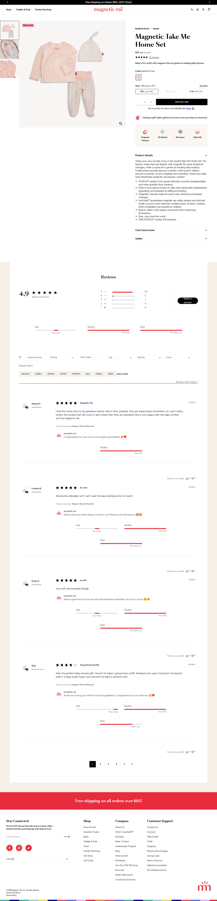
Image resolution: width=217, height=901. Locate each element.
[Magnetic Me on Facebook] (9, 848)
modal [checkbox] (99, 374)
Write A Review (188, 301)
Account (151, 832)
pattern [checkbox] (76, 374)
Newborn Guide (91, 832)
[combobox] (62, 357)
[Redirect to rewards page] (197, 9)
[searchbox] (34, 357)
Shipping (151, 846)
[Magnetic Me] (108, 9)
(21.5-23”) (196, 91)
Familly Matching (92, 851)
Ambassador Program (125, 846)
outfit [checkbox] (63, 374)
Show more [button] (122, 374)
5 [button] (124, 764)
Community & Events (125, 879)
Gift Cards (88, 860)
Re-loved (119, 870)
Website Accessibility (157, 865)
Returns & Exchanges (157, 851)
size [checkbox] (88, 374)
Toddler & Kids (23, 9)
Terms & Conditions (13, 893)
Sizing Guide (153, 855)
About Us (120, 827)
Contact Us (152, 827)
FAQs (150, 841)
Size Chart (203, 86)
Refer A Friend (122, 841)
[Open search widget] (191, 9)
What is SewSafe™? (124, 832)
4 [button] (116, 764)
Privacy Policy (11, 895)
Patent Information (124, 875)
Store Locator (121, 855)
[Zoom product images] (120, 123)
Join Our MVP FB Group (126, 865)
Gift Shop (88, 855)
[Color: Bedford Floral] (138, 77)
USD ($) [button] (10, 859)
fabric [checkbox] (38, 374)
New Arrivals (90, 827)
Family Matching (43, 9)
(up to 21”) (171, 91)
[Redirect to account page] (203, 9)
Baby (8, 9)
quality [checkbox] (25, 374)
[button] (209, 9)
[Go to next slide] (209, 2)
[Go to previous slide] (7, 2)
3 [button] (108, 764)
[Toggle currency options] (67, 859)
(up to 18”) (146, 91)
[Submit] (67, 836)
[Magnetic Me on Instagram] (19, 848)
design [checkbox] (50, 374)
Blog (117, 851)
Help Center (153, 836)
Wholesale (120, 860)
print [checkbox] (110, 374)
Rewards (119, 836)
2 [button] (100, 764)
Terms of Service (154, 860)
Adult (86, 846)
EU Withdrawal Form (157, 870)
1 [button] (92, 764)
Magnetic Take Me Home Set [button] (83, 426)
